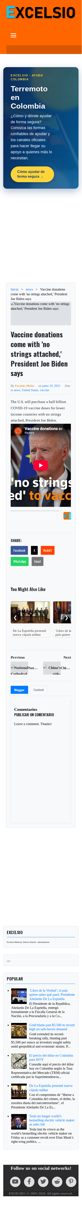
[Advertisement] (41, 235)
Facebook (19, 550)
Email (37, 561)
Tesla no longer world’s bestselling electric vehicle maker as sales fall (51, 1120)
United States (30, 390)
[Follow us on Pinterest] (71, 1182)
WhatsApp (19, 561)
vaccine (44, 390)
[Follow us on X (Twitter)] (43, 1182)
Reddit (47, 550)
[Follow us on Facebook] (29, 1182)
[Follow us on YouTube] (15, 1182)
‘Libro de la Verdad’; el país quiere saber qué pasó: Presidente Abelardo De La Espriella (52, 995)
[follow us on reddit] (57, 1182)
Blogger (19, 690)
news (17, 390)
